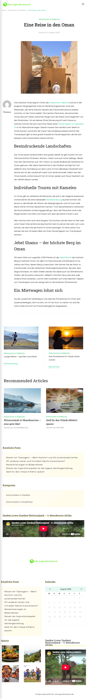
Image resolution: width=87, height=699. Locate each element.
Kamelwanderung (54, 200)
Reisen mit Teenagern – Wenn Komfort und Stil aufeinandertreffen (42, 458)
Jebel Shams (66, 257)
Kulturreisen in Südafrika (49, 19)
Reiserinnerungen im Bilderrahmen (24, 465)
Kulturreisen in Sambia (18, 495)
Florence (7, 112)
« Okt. (50, 589)
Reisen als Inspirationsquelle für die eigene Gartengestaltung (39, 468)
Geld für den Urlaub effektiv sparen (25, 472)
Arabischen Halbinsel (59, 103)
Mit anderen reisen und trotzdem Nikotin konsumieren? (35, 461)
